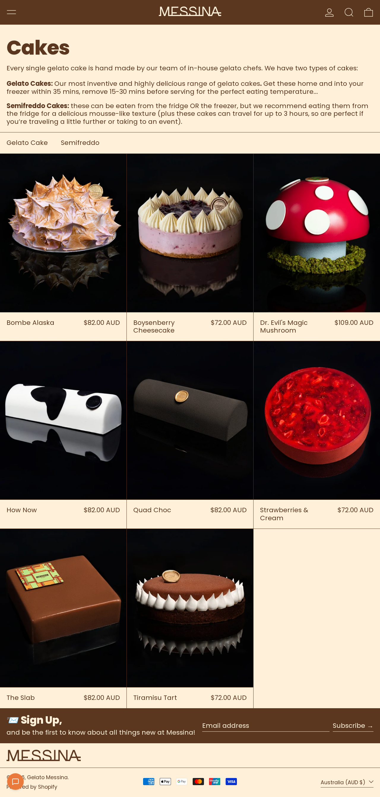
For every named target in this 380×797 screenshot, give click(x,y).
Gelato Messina (47, 777)
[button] (349, 12)
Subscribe (349, 725)
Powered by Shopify (32, 786)
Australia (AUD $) (344, 782)
